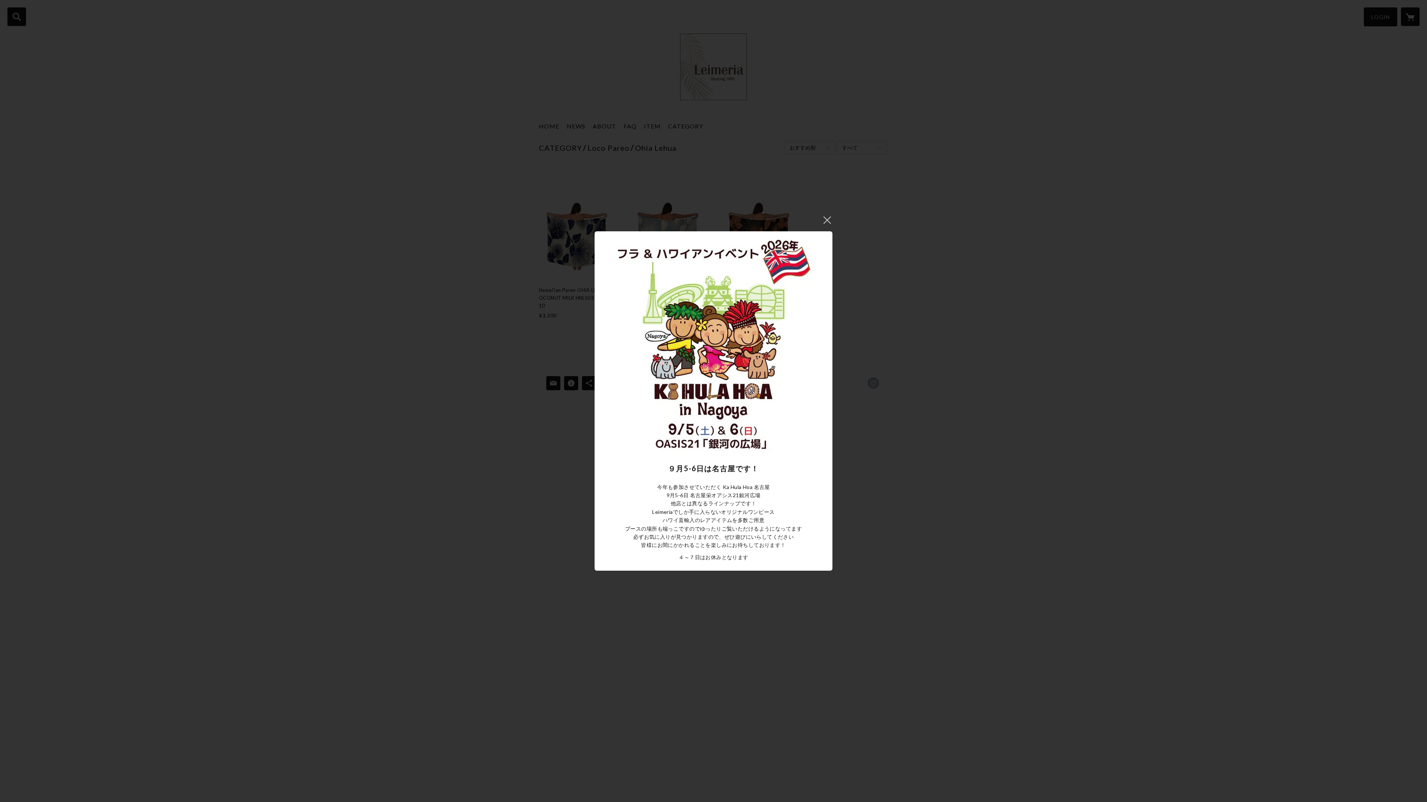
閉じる (827, 220)
